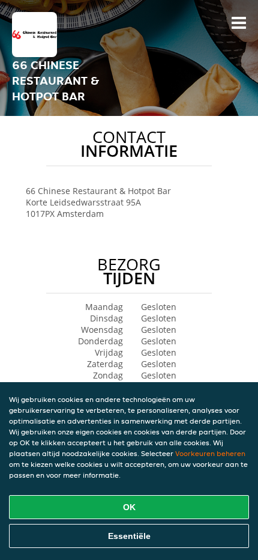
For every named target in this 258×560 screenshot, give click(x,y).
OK (129, 507)
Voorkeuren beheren (210, 453)
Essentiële (129, 536)
